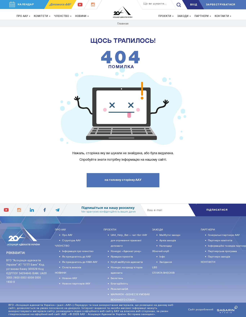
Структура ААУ (71, 240)
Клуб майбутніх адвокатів (127, 262)
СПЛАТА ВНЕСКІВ (163, 273)
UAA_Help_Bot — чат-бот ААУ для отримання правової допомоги (129, 240)
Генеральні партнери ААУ (224, 235)
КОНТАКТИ (208, 262)
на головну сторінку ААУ (123, 180)
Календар (165, 246)
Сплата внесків (71, 267)
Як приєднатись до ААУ (76, 256)
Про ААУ (67, 235)
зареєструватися (220, 4)
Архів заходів (167, 240)
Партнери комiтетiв (220, 240)
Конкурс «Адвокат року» (126, 251)
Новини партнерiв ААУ (76, 283)
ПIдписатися (217, 210)
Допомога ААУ (60, 4)
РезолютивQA (119, 289)
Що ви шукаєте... (154, 4)
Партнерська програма (222, 251)
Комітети (41, 16)
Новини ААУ (69, 278)
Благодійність (119, 283)
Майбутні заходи (169, 235)
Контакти (222, 16)
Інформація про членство (77, 251)
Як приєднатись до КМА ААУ (79, 262)
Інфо (162, 256)
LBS (154, 267)
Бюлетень (117, 278)
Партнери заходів (219, 256)
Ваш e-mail (154, 210)
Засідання (165, 262)
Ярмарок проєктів (122, 256)
